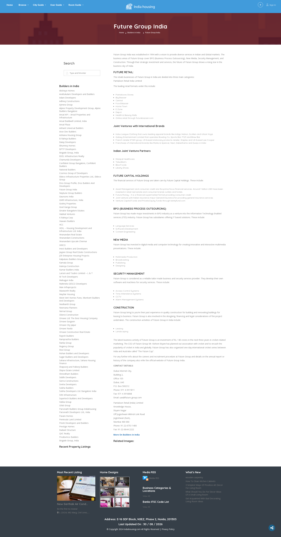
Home (121, 33)
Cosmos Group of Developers (73, 173)
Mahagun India (66, 280)
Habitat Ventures (67, 214)
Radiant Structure (67, 430)
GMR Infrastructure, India (71, 200)
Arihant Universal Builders (71, 128)
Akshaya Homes (67, 90)
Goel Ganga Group (68, 207)
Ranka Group (65, 342)
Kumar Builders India (69, 269)
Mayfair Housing (67, 294)
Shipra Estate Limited (69, 370)
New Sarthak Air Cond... (72, 504)
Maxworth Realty (67, 290)
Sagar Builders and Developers (73, 356)
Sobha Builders (66, 387)
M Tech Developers (68, 276)
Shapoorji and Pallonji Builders (73, 366)
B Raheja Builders (67, 138)
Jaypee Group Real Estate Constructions (78, 252)
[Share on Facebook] (2, 137)
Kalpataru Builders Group (71, 259)
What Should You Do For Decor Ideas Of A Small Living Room (203, 493)
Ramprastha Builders (69, 339)
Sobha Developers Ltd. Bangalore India (77, 391)
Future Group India (68, 189)
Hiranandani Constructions (71, 237)
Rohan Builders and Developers (74, 353)
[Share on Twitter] (2, 143)
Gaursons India (66, 196)
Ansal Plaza (64, 124)
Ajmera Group (66, 104)
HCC (61, 224)
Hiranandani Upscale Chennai (73, 241)
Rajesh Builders (66, 335)
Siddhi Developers (67, 377)
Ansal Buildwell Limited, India (73, 121)
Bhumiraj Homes (67, 145)
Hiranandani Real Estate (70, 234)
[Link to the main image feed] (145, 478)
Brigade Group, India (69, 152)
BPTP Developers (67, 149)
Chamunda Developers (70, 159)
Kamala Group (66, 262)
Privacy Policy (168, 529)
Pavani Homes (66, 416)
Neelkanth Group (67, 304)
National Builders (67, 169)
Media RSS (154, 478)
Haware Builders (67, 221)
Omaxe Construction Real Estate (74, 332)
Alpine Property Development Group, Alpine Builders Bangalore (80, 109)
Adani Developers (67, 97)
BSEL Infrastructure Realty (71, 156)
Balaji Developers (67, 142)
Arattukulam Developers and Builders (77, 94)
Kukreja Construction (69, 266)
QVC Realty (64, 433)
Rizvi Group (64, 349)
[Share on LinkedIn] (2, 154)
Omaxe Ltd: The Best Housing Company (78, 318)
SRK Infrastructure (68, 394)
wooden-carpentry (194, 477)
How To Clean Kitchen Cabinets (200, 481)
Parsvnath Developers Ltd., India (74, 412)
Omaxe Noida (65, 328)
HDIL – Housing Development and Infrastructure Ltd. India (75, 229)
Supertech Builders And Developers (76, 398)
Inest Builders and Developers (73, 248)
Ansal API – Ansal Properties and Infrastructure (74, 116)
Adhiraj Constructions (69, 101)
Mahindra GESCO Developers (73, 283)
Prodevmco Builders (68, 437)
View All (146, 496)
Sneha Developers (68, 384)
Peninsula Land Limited (70, 419)
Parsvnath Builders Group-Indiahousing (77, 409)
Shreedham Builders (68, 373)
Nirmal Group (65, 311)
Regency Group (66, 346)
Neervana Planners (68, 307)
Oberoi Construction (68, 314)
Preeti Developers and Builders (74, 423)
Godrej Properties (67, 203)
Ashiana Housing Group (70, 135)
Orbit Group (64, 405)
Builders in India (133, 33)
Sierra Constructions (68, 380)
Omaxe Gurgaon (67, 321)
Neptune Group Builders (70, 193)
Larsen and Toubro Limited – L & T (76, 273)
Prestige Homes (66, 426)
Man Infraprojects (67, 287)
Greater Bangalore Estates (71, 210)
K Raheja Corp (66, 217)
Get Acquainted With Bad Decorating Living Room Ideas (203, 500)
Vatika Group (65, 402)
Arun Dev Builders (67, 131)
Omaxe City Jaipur (67, 325)
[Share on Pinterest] (2, 149)
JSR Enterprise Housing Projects (74, 255)
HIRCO (62, 245)
